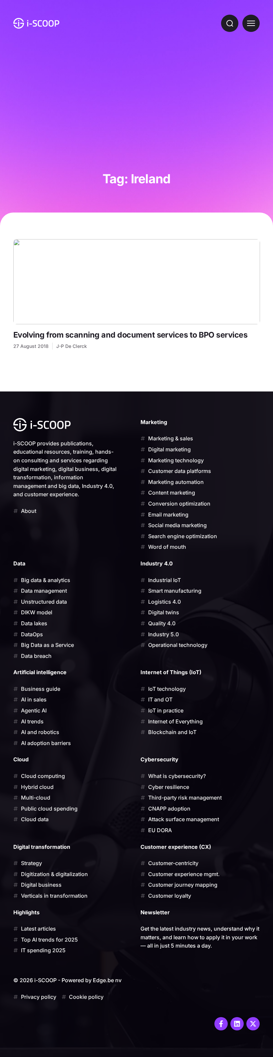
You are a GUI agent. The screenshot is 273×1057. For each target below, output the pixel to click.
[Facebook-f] (221, 1023)
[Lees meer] (136, 281)
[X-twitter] (253, 1023)
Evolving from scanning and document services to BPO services (130, 335)
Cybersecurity (159, 759)
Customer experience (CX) (175, 846)
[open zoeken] (229, 23)
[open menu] (251, 23)
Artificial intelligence (40, 672)
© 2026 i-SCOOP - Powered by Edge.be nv (67, 980)
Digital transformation (41, 846)
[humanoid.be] (36, 23)
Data (19, 563)
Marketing (153, 422)
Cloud (21, 759)
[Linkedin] (237, 1023)
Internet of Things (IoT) (170, 672)
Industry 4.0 (156, 563)
